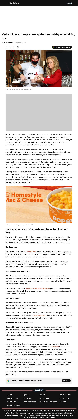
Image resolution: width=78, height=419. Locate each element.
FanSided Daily (13, 398)
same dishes (31, 252)
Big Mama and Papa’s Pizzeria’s (38, 288)
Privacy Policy (44, 398)
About (9, 395)
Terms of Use (65, 398)
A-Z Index (63, 402)
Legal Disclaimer (29, 402)
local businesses (40, 315)
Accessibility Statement (48, 402)
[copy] (17, 47)
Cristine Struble (10, 43)
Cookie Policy (12, 402)
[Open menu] (5, 3)
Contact (42, 395)
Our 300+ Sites (65, 395)
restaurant (55, 347)
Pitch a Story (28, 398)
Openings (26, 395)
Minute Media (12, 410)
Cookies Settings (13, 405)
